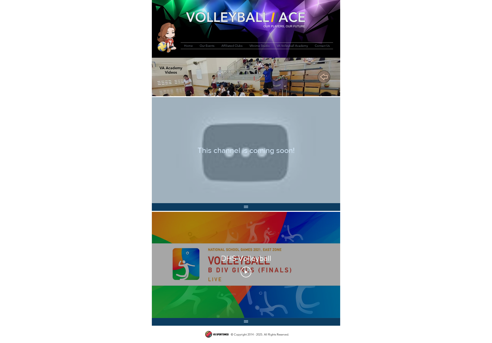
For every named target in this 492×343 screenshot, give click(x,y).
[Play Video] (246, 272)
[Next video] (332, 265)
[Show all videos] (246, 207)
